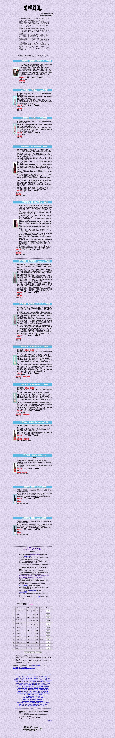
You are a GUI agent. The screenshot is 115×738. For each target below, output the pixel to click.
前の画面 (15, 668)
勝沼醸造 (16, 680)
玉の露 (26, 702)
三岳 (17, 689)
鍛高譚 (25, 699)
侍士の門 (41, 688)
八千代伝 (41, 689)
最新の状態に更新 (36, 665)
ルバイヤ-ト (22, 680)
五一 (20, 676)
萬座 (38, 704)
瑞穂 (41, 704)
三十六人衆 (47, 683)
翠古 (20, 705)
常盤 (31, 705)
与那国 (45, 704)
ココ (49, 678)
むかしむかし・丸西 (22, 693)
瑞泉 (20, 704)
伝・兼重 (24, 691)
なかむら (30, 688)
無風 (33, 686)
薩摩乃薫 (36, 688)
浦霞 (36, 683)
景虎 (39, 683)
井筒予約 (24, 678)
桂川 (30, 683)
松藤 (23, 704)
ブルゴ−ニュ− (24, 681)
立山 (43, 683)
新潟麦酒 (32, 701)
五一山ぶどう (35, 676)
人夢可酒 (40, 694)
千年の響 (35, 705)
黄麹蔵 (19, 691)
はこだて (39, 678)
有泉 (24, 697)
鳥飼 (27, 696)
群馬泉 (26, 683)
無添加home (48, 680)
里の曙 (27, 697)
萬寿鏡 (29, 684)
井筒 (46, 676)
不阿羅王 (29, 691)
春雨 (18, 702)
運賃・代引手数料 (23, 585)
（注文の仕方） (27, 556)
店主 (39, 596)
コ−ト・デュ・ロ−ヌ (34, 681)
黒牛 (33, 683)
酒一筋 (21, 686)
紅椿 (26, 688)
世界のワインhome (45, 681)
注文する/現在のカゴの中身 (27, 668)
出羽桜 (25, 684)
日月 (39, 696)
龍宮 (39, 697)
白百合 (47, 702)
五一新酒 (41, 676)
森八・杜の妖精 (42, 691)
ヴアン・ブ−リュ (26, 676)
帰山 (30, 686)
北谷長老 (34, 704)
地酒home (46, 686)
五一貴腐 (44, 678)
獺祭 (36, 684)
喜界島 (35, 697)
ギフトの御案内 (23, 592)
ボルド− (18, 681)
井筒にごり (18, 678)
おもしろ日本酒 (39, 686)
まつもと (26, 686)
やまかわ (42, 702)
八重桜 (19, 688)
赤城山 (17, 683)
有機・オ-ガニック (31, 680)
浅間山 (21, 683)
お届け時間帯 (32, 590)
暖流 (23, 705)
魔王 (23, 688)
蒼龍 (35, 678)
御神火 (29, 694)
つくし (25, 694)
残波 (39, 705)
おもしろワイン (40, 680)
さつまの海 (32, 689)
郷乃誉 (20, 684)
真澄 (33, 684)
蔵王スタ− (30, 678)
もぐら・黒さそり (23, 689)
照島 (26, 704)
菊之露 (27, 705)
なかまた (30, 693)
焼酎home (39, 699)
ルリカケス (30, 699)
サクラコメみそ (39, 701)
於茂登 (37, 702)
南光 (30, 702)
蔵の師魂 (46, 693)
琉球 (30, 704)
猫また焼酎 (32, 696)
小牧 (37, 689)
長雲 (31, 697)
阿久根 (46, 688)
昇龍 (42, 697)
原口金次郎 (47, 689)
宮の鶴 (21, 702)
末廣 (17, 686)
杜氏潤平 (35, 691)
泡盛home (44, 705)
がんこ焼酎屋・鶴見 (38, 693)
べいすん (34, 694)
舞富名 (33, 702)
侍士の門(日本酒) (42, 684)
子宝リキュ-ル (25, 701)
